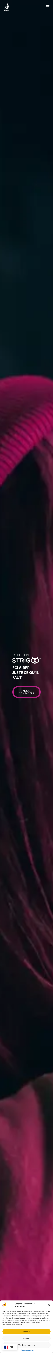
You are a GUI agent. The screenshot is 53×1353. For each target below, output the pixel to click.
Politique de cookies (27, 1350)
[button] (49, 1305)
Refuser (26, 1338)
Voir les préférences (26, 1345)
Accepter (26, 1332)
